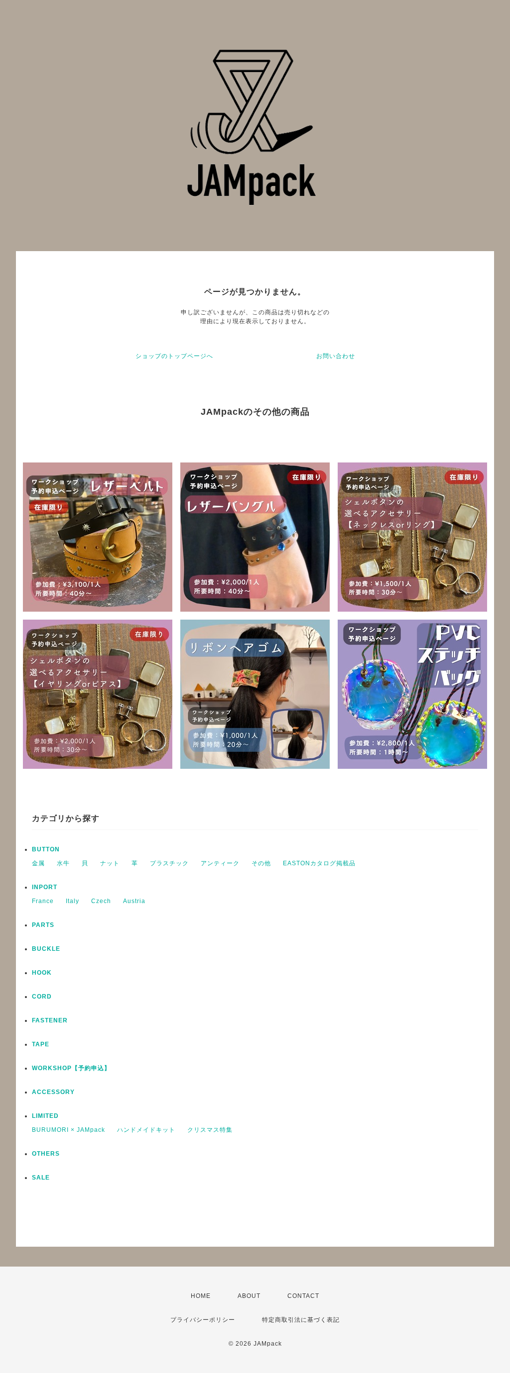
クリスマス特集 (210, 1129)
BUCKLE (46, 948)
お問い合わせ (335, 356)
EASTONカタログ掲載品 (319, 863)
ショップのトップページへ (174, 356)
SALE (41, 1177)
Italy (72, 901)
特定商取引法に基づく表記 (301, 1319)
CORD (42, 996)
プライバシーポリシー (202, 1319)
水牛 (63, 863)
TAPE (40, 1044)
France (43, 901)
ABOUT (249, 1295)
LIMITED (45, 1115)
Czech (101, 901)
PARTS (43, 924)
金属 (38, 863)
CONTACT (303, 1295)
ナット (110, 863)
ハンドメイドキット (146, 1129)
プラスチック (169, 863)
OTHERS (46, 1153)
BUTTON (46, 849)
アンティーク (220, 863)
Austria (134, 901)
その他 (261, 863)
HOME (201, 1295)
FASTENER (50, 1020)
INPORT (44, 887)
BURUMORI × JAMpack (68, 1129)
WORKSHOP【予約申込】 (71, 1068)
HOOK (42, 972)
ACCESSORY (53, 1092)
